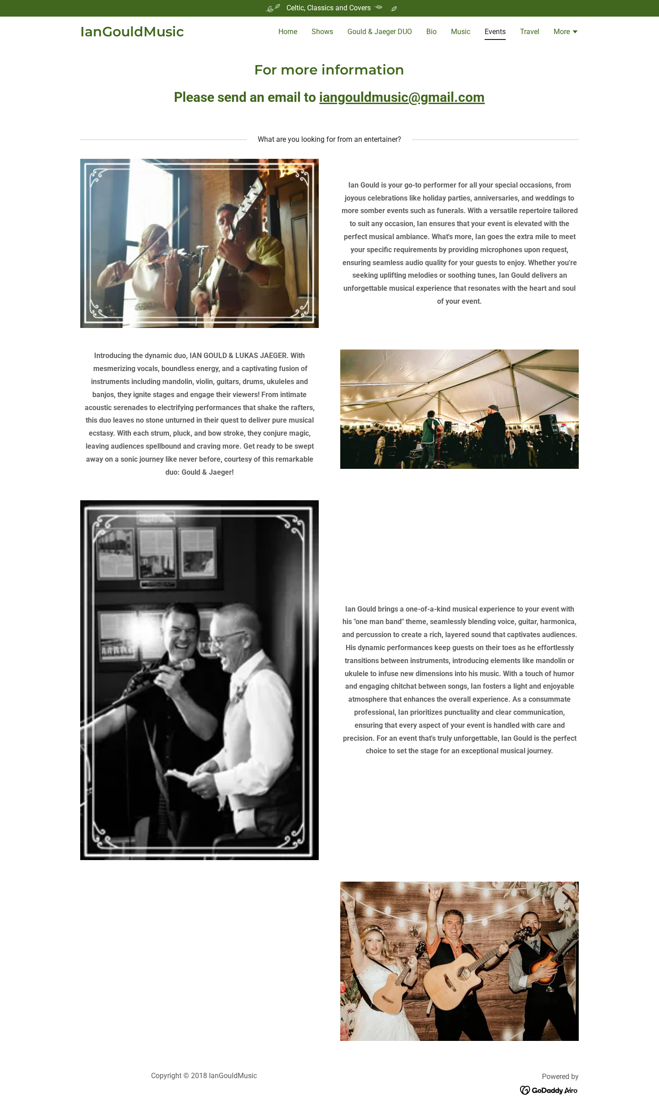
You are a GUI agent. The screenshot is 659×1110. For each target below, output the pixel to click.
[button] (566, 32)
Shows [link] (322, 31)
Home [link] (287, 31)
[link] (132, 34)
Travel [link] (529, 31)
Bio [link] (431, 31)
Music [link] (460, 31)
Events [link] (495, 31)
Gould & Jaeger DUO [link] (379, 31)
